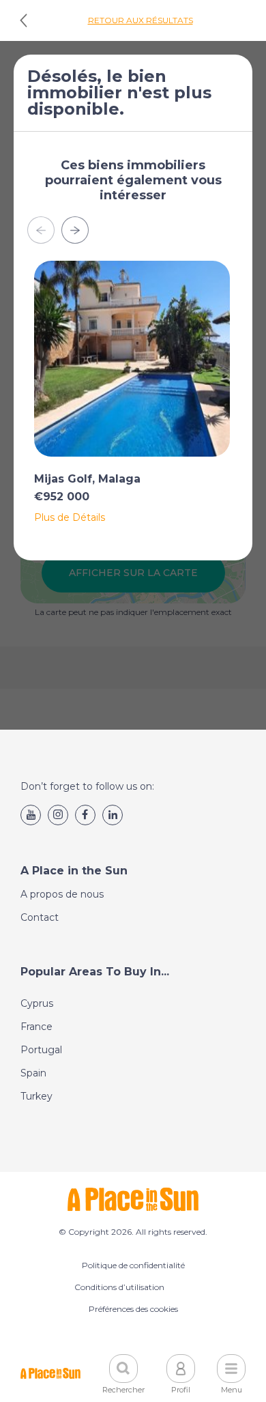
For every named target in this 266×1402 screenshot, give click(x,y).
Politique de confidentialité (133, 1265)
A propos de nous (62, 894)
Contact (39, 917)
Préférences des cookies (133, 1309)
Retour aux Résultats (140, 20)
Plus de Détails (69, 517)
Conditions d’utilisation (119, 1287)
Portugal (41, 1050)
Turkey (36, 1096)
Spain (33, 1073)
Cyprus (36, 1003)
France (36, 1026)
